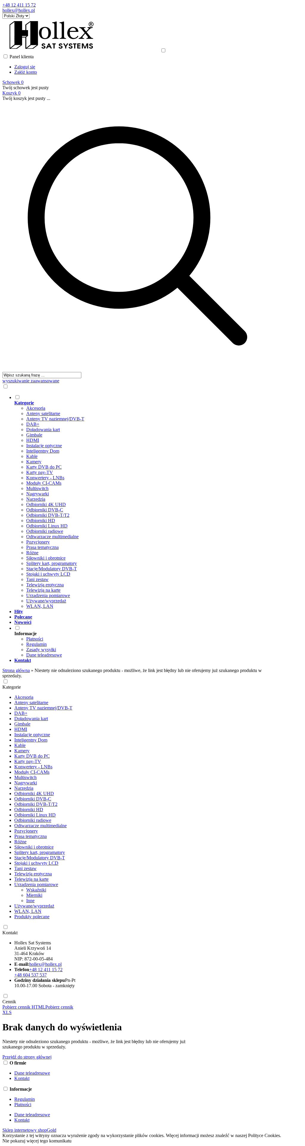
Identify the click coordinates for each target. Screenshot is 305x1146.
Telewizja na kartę (43, 590)
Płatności (34, 638)
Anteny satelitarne (43, 413)
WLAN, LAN (39, 606)
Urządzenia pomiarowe (48, 595)
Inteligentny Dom (42, 450)
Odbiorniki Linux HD (47, 525)
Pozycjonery (38, 541)
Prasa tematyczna (42, 547)
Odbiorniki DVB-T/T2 (47, 515)
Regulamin (36, 644)
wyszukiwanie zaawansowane (30, 380)
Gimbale (34, 434)
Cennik (9, 1001)
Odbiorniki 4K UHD (46, 504)
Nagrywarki (37, 493)
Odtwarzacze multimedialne (52, 536)
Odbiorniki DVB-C (44, 509)
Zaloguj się (24, 66)
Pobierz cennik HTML (23, 1007)
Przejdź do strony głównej (27, 1056)
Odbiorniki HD (40, 520)
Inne (30, 900)
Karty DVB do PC (44, 467)
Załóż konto (25, 72)
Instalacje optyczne (44, 445)
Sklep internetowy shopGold (29, 1130)
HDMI (32, 440)
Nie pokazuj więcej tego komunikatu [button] (36, 1140)
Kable (32, 456)
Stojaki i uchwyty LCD (48, 574)
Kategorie (11, 687)
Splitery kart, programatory (51, 563)
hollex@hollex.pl (18, 10)
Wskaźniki (36, 889)
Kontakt (10, 932)
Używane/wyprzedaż (46, 600)
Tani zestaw (37, 579)
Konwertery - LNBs (45, 477)
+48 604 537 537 (30, 974)
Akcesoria (35, 408)
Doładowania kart (43, 429)
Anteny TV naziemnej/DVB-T (55, 418)
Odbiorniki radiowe (44, 531)
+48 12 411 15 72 (19, 4)
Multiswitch (37, 488)
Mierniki (34, 895)
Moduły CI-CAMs (43, 483)
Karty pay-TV (39, 472)
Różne (32, 552)
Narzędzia (35, 499)
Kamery (33, 461)
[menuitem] (143, 501)
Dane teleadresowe (44, 654)
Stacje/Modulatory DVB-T (51, 568)
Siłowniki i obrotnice (46, 558)
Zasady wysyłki (41, 649)
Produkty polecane (31, 916)
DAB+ (32, 424)
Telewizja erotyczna (45, 584)
